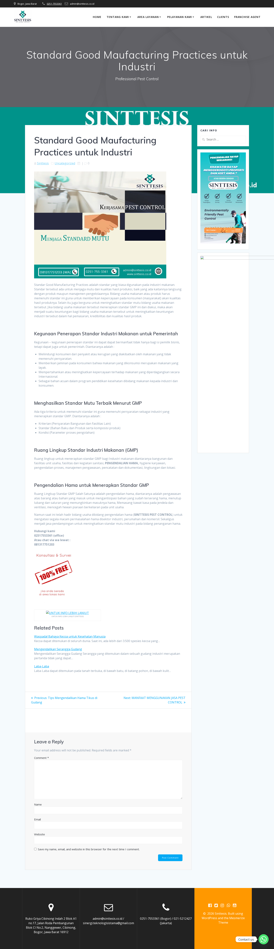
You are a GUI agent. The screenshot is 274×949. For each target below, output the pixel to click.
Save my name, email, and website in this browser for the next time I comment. (89, 849)
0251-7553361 (54, 3)
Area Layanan (148, 17)
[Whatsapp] (264, 939)
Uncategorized (65, 163)
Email (37, 819)
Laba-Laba (41, 666)
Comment (41, 758)
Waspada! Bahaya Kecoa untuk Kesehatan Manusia (69, 636)
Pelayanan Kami (179, 17)
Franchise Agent (247, 17)
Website (39, 834)
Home (97, 17)
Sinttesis (43, 163)
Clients (223, 17)
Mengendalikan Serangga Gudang (58, 649)
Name (38, 804)
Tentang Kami (118, 17)
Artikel (206, 17)
